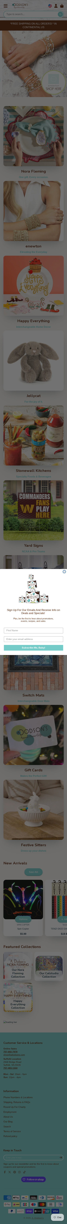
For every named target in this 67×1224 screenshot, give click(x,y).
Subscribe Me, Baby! (33, 647)
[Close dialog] (64, 571)
